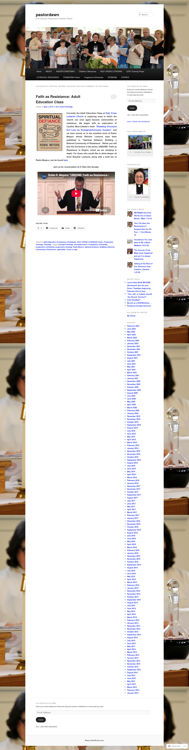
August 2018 (132, 462)
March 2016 (132, 547)
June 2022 (131, 328)
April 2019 (131, 439)
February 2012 (133, 690)
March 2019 (132, 442)
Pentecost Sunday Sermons (139, 305)
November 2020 (133, 384)
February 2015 (133, 585)
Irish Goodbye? (133, 299)
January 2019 (132, 448)
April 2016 (131, 544)
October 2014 (132, 596)
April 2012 (131, 684)
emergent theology (65, 244)
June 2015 (131, 573)
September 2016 (134, 529)
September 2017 (134, 494)
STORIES (125, 77)
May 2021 (131, 366)
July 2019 (131, 430)
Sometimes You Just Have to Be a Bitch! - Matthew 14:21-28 (143, 242)
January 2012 (132, 693)
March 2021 (132, 372)
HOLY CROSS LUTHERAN (111, 71)
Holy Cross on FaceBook (138, 122)
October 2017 (132, 492)
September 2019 (134, 425)
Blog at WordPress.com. (94, 740)
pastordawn (47, 14)
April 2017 (131, 509)
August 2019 (132, 427)
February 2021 (133, 375)
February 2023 (133, 326)
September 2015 (134, 564)
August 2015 (132, 567)
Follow (132, 108)
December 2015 (133, 556)
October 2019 (132, 422)
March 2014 (132, 617)
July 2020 (131, 395)
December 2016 (133, 521)
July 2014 (131, 605)
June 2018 (131, 468)
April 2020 (131, 404)
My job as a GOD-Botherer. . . (139, 303)
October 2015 (132, 561)
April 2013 (131, 649)
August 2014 (132, 602)
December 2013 (133, 626)
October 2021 (132, 352)
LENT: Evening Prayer (135, 71)
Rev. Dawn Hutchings (64, 106)
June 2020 (131, 398)
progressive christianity (45, 247)
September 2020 (134, 390)
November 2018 (133, 454)
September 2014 (134, 599)
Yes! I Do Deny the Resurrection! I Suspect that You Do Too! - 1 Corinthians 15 (143, 229)
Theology (47, 244)
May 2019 (131, 436)
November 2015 (133, 559)
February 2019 (133, 445)
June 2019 (131, 433)
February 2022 (133, 340)
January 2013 (132, 658)
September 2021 (134, 355)
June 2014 (131, 608)
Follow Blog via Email (137, 86)
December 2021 (133, 346)
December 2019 (133, 416)
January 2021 (132, 378)
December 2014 (133, 591)
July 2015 (131, 570)
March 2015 (132, 582)
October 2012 (132, 666)
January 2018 (132, 483)
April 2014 (131, 614)
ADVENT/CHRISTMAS (65, 71)
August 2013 (132, 637)
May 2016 (131, 541)
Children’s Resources (87, 71)
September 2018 (134, 460)
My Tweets (131, 315)
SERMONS (112, 77)
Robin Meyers (78, 247)
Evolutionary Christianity (66, 242)
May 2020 (131, 401)
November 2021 (133, 349)
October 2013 (132, 631)
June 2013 (131, 643)
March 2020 (132, 407)
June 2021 (131, 363)
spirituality (61, 249)
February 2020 (133, 410)
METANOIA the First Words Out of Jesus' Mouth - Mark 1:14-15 (143, 215)
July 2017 (131, 500)
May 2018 (131, 471)
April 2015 (131, 579)
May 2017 (131, 506)
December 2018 (133, 451)
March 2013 (132, 652)
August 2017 (132, 497)
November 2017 (133, 489)
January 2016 (132, 553)
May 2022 (131, 331)
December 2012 (133, 660)
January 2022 (132, 343)
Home (39, 71)
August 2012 (132, 672)
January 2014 (132, 623)
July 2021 (131, 361)
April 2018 (131, 474)
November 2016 (133, 524)
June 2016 (131, 538)
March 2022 (132, 337)
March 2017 (132, 512)
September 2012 (134, 669)
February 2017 (133, 515)
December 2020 (133, 381)
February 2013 (133, 655)
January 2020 (132, 413)
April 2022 (131, 334)
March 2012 (132, 687)
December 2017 (133, 486)
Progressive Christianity (93, 77)
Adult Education (49, 242)
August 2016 (132, 532)
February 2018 (133, 480)
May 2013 (131, 646)
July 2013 (131, 640)
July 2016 (131, 535)
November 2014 (133, 594)
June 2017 (131, 503)
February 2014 (133, 620)
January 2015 (132, 588)
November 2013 (133, 628)
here (66, 160)
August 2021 (132, 358)
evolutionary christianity (97, 244)
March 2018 (132, 477)
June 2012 (131, 678)
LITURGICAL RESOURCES (48, 77)
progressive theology (63, 247)
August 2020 (132, 393)
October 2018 (132, 457)
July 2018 (131, 465)
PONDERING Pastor (71, 77)
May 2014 (131, 611)
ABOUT (49, 71)
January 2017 (132, 518)
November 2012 (133, 663)
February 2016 (133, 550)
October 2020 (132, 387)
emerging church (80, 244)
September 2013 (134, 634)
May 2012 (131, 681)
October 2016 (132, 527)
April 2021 (131, 369)
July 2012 (131, 675)
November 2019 (133, 419)
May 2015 (131, 576)
